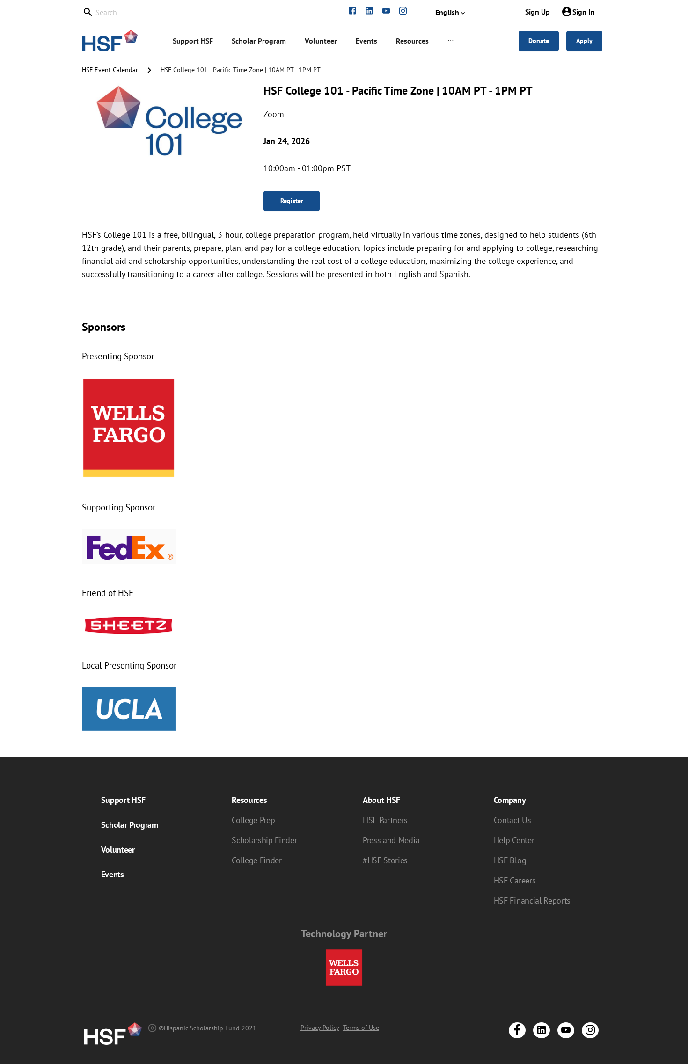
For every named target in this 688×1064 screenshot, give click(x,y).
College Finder (257, 860)
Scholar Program (129, 824)
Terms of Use (361, 1027)
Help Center (514, 840)
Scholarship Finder (264, 840)
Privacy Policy (319, 1027)
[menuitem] (193, 41)
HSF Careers (514, 880)
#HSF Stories (385, 860)
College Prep (253, 820)
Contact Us (512, 820)
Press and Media (391, 840)
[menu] (326, 40)
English (447, 12)
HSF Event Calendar (110, 70)
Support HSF (123, 799)
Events (112, 874)
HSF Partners (385, 820)
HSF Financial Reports (532, 900)
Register (291, 201)
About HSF (381, 799)
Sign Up (537, 11)
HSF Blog (510, 860)
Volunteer (118, 849)
